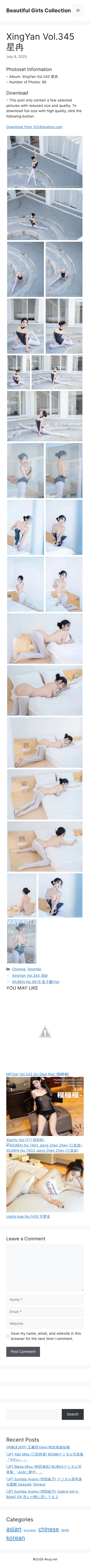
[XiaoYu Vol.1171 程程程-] (45, 1135)
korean (15, 1537)
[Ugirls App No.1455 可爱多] (45, 1211)
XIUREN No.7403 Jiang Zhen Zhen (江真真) (42, 1150)
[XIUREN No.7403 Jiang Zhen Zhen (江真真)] (44, 1145)
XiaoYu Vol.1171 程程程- (25, 1140)
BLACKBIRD (30, 1530)
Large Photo (18, 188)
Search (72, 1414)
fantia (65, 1530)
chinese (48, 1529)
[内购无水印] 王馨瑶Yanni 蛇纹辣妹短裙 (38, 1447)
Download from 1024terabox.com (34, 127)
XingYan (34, 969)
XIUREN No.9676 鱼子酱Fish (35, 982)
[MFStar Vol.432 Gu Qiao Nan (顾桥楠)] (45, 1069)
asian (14, 1529)
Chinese (19, 969)
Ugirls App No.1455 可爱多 (28, 1216)
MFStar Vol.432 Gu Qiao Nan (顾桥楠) (37, 1074)
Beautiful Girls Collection (38, 10)
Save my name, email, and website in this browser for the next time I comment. (46, 1336)
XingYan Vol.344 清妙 (30, 976)
